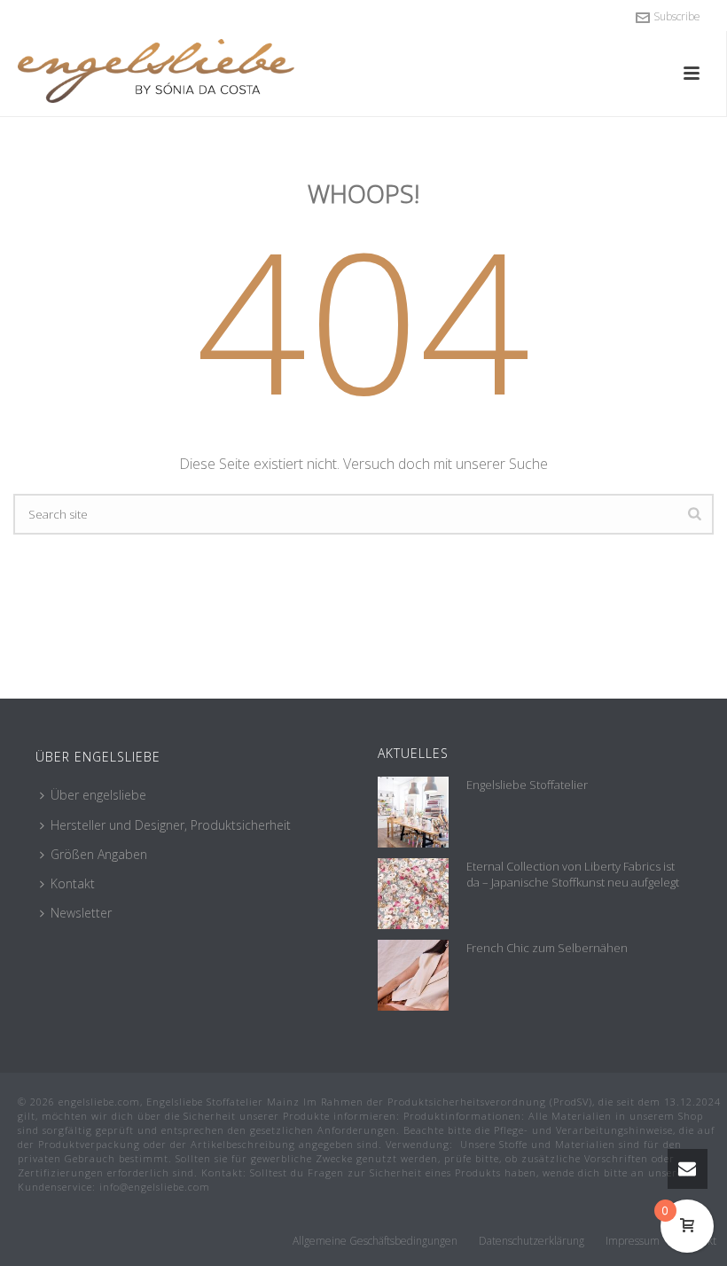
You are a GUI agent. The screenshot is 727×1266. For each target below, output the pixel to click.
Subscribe (676, 16)
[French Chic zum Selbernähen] (413, 975)
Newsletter (81, 912)
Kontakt (73, 883)
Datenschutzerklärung (531, 1241)
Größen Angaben (99, 854)
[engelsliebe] (173, 71)
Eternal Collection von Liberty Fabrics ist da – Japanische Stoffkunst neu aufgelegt (572, 874)
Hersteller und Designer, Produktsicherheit (171, 825)
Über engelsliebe (98, 794)
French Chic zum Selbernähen (547, 948)
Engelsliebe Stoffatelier (527, 785)
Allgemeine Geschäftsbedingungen (375, 1241)
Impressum (633, 1241)
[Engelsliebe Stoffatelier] (413, 812)
